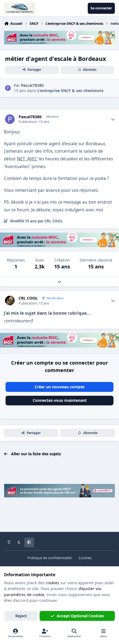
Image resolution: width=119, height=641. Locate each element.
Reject (21, 615)
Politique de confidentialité (49, 558)
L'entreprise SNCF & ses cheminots (70, 90)
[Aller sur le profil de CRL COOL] (10, 300)
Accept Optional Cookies (80, 615)
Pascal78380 (30, 116)
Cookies (85, 558)
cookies (52, 582)
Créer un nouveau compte (59, 386)
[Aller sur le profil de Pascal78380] (8, 88)
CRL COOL (28, 298)
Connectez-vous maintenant (60, 400)
